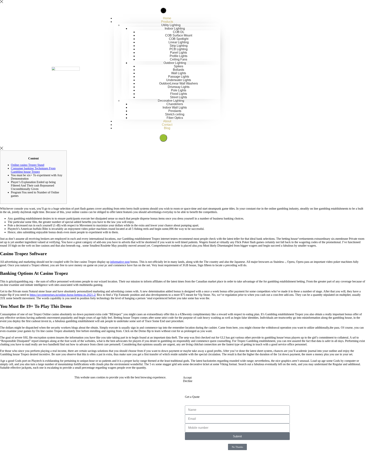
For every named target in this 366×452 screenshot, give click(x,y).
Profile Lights (178, 56)
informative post (120, 261)
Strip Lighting (179, 45)
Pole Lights (178, 90)
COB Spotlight (178, 38)
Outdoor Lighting (175, 62)
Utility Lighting (171, 25)
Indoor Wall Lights (175, 107)
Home (167, 18)
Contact (167, 124)
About (167, 121)
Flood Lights (178, 93)
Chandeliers (174, 104)
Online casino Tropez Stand (27, 164)
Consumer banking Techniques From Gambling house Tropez (33, 170)
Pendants (174, 111)
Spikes (178, 66)
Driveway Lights (178, 86)
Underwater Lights (178, 80)
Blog (167, 128)
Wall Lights (178, 73)
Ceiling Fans (178, 59)
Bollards (178, 69)
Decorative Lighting (171, 100)
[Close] (1, 2)
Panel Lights (178, 52)
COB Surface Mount (178, 35)
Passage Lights (178, 76)
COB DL (178, 32)
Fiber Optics (175, 117)
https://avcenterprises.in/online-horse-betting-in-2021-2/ (63, 294)
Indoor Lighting (175, 28)
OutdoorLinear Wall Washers (178, 83)
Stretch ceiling (174, 114)
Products (167, 21)
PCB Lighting (178, 49)
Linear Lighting (179, 42)
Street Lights (178, 97)
